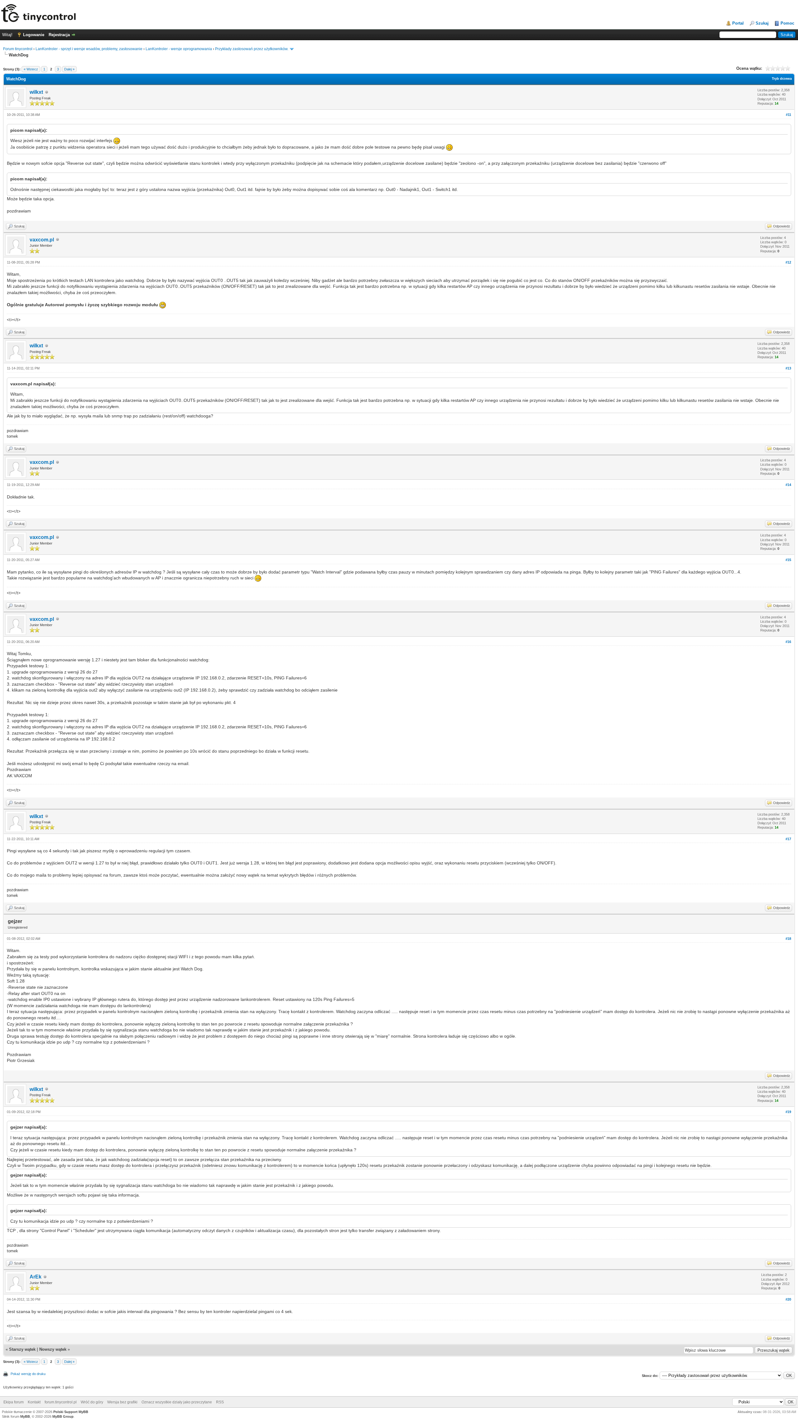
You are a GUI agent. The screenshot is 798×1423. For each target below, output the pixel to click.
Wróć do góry (92, 1402)
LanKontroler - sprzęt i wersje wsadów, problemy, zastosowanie (89, 49)
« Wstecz (31, 69)
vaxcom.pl (42, 239)
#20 (788, 1299)
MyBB (25, 1416)
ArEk (35, 1276)
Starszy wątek (22, 1349)
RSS (220, 1402)
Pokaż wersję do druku (28, 1374)
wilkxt (36, 92)
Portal (738, 23)
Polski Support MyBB (70, 1412)
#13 (788, 368)
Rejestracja (59, 34)
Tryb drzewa (782, 78)
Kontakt (34, 1402)
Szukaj (762, 23)
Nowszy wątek (52, 1349)
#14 (788, 485)
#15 (788, 560)
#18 (788, 938)
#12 (788, 262)
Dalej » (69, 69)
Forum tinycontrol (17, 49)
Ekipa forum (13, 1402)
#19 (788, 1112)
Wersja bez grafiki (122, 1402)
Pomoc (787, 23)
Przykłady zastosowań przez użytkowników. (251, 49)
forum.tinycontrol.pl (61, 1402)
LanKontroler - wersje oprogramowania (179, 49)
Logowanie (33, 34)
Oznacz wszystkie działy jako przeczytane (177, 1402)
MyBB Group (63, 1416)
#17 (788, 839)
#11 (788, 115)
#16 (788, 642)
